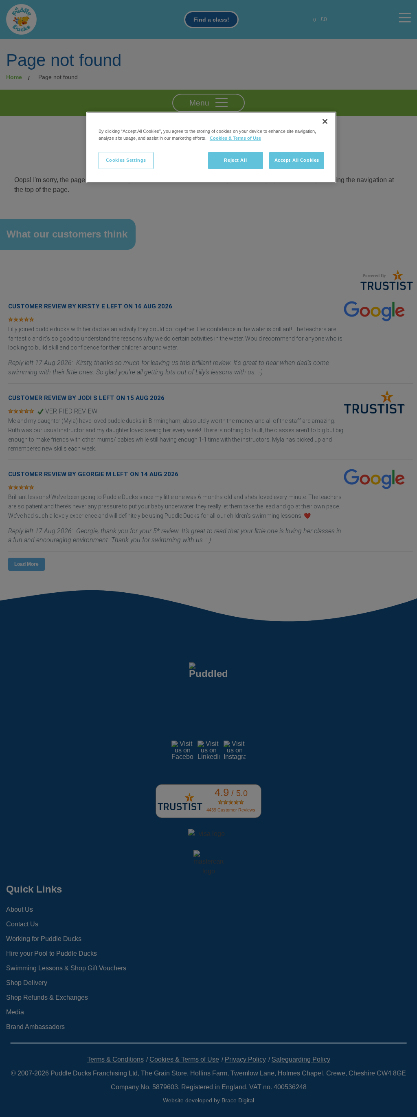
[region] (211, 147)
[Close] (325, 121)
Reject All (235, 160)
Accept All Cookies (296, 160)
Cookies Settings (126, 160)
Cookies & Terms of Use (235, 138)
